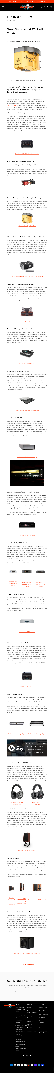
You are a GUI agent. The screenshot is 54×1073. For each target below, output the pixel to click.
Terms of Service (43, 1014)
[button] (3, 7)
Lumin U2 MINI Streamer (27, 632)
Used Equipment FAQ (31, 1016)
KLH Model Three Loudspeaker (27, 850)
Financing (29, 1007)
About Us (29, 1024)
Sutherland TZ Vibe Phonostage (27, 457)
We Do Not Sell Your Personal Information (44, 1032)
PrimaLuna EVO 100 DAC (27, 686)
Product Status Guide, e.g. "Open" (32, 1011)
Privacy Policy (42, 1017)
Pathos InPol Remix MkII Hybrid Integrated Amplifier (27, 276)
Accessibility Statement (42, 1021)
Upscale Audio (29, 1067)
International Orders (42, 1026)
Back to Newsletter (28, 965)
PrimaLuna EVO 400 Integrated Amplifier (27, 154)
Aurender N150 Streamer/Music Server (13, 583)
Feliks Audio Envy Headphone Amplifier (27, 321)
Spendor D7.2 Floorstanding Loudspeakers (21, 901)
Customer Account (32, 1031)
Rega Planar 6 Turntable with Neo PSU (27, 410)
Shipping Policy (43, 1007)
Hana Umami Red (27, 190)
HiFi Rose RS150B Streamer (27, 535)
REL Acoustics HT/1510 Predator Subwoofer (27, 953)
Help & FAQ (30, 1021)
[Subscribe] (38, 992)
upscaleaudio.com (13, 105)
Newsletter (30, 1027)
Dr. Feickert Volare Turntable (27, 363)
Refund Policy (42, 1011)
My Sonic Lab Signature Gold (27, 226)
